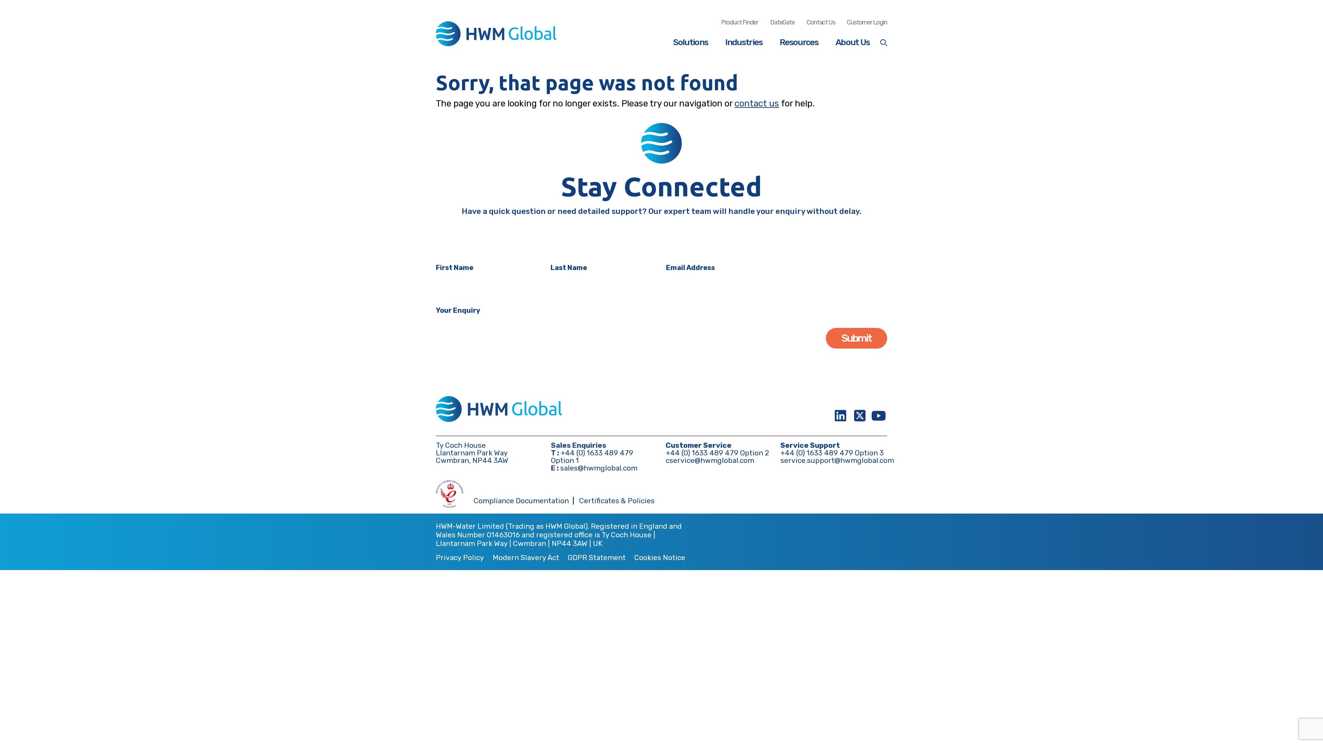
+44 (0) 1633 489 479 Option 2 (717, 452)
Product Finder (739, 22)
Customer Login (867, 22)
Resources (799, 42)
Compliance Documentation (521, 501)
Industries (743, 42)
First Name (454, 267)
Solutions (690, 42)
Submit (856, 338)
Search (883, 42)
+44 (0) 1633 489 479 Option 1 (592, 456)
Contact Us (821, 22)
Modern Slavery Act (526, 557)
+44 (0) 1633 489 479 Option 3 (832, 452)
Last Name (569, 267)
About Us (852, 42)
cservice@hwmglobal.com (710, 460)
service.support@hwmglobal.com (837, 460)
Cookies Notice (659, 557)
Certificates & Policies (617, 501)
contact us (757, 103)
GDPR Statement (597, 557)
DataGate (782, 22)
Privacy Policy (460, 557)
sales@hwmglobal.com (598, 468)
